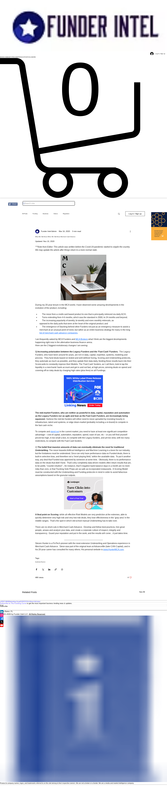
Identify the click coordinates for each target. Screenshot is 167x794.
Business (45, 213)
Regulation (66, 213)
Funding (35, 213)
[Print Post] (62, 569)
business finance (40, 562)
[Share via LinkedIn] (49, 569)
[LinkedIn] (83, 611)
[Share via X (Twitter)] (43, 569)
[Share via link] (55, 569)
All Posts (24, 213)
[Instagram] (83, 615)
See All (142, 592)
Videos (55, 213)
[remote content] (83, 391)
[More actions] (130, 231)
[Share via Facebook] (36, 569)
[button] (2, 57)
